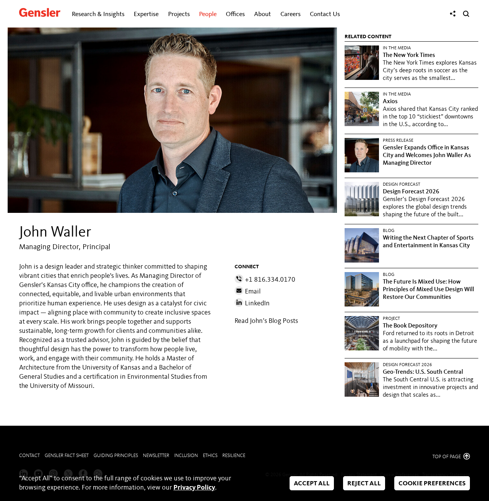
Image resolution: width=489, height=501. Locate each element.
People (208, 14)
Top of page (447, 456)
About (262, 14)
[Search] (466, 14)
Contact (29, 455)
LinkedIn (256, 303)
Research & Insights (98, 14)
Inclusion (186, 455)
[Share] (452, 14)
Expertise (146, 14)
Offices (235, 14)
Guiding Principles (116, 455)
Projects (179, 14)
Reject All (364, 483)
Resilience (233, 455)
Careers (290, 14)
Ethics (210, 455)
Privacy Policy (194, 487)
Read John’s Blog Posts (266, 321)
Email (252, 291)
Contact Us (325, 14)
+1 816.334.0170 (269, 279)
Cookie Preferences (432, 483)
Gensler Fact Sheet (67, 455)
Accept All (312, 483)
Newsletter (156, 455)
